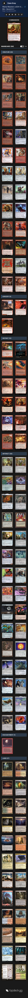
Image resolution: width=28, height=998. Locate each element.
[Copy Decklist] (9, 14)
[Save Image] (6, 14)
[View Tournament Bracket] (25, 7)
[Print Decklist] (12, 14)
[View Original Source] (21, 14)
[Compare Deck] (15, 14)
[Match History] (18, 14)
